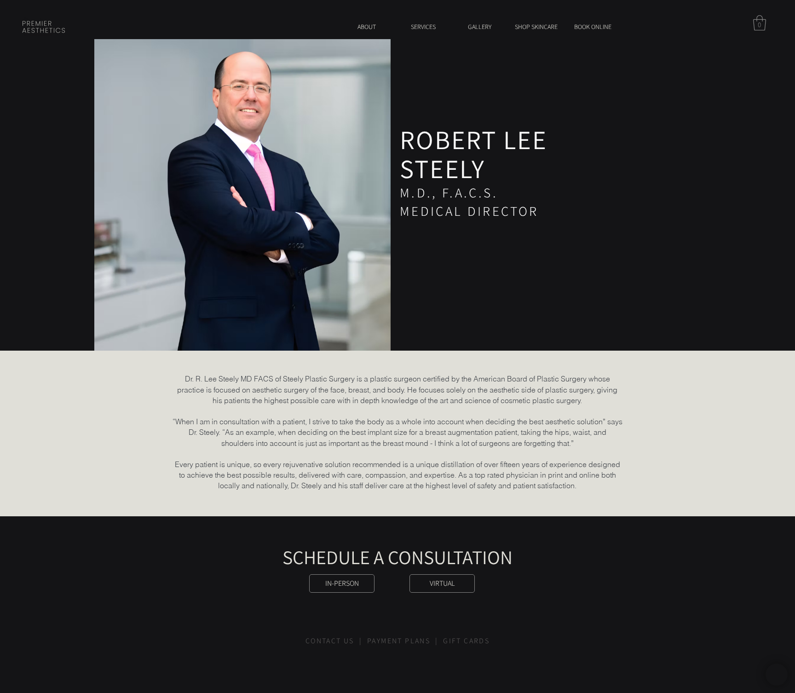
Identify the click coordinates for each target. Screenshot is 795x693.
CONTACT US (331, 641)
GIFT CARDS (466, 641)
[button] (759, 22)
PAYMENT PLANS (398, 641)
